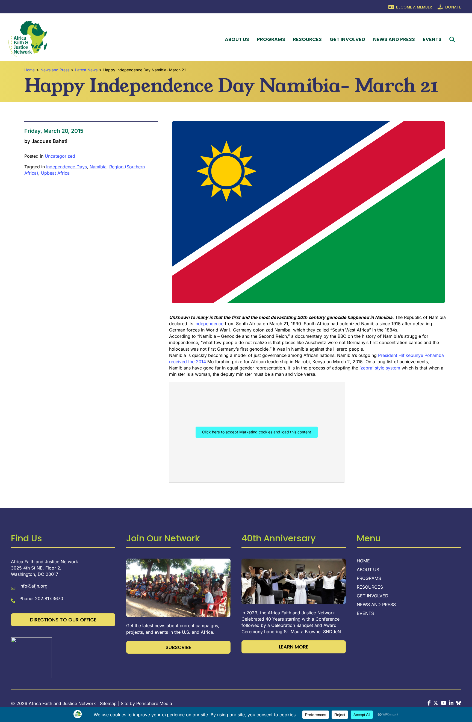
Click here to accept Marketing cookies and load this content (256, 432)
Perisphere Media (154, 703)
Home (363, 561)
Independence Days (66, 166)
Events (432, 39)
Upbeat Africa (55, 173)
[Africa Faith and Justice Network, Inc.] (31, 657)
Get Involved (347, 39)
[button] (453, 39)
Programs (271, 39)
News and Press (394, 39)
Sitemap (108, 703)
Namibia (98, 166)
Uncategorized (60, 156)
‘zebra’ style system (379, 368)
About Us (237, 39)
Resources (307, 39)
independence (209, 323)
